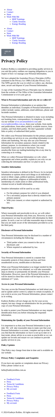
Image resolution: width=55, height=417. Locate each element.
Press (9, 382)
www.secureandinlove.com (26, 121)
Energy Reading (19, 24)
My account (12, 389)
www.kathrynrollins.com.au (13, 124)
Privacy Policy (13, 386)
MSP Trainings (18, 19)
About (9, 10)
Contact (10, 12)
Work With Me (13, 17)
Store (9, 14)
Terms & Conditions (15, 384)
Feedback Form (13, 379)
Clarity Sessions (18, 21)
